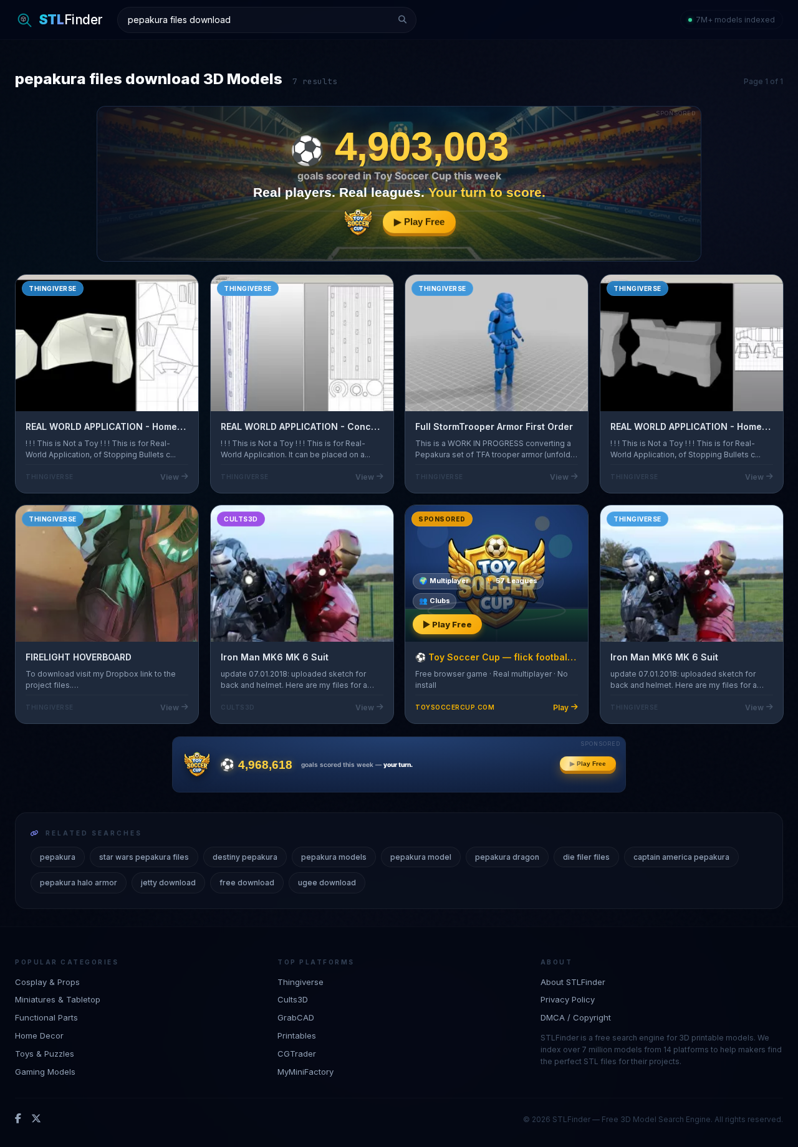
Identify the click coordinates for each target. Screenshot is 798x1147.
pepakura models (334, 857)
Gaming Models (45, 1072)
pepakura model (420, 857)
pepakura (57, 857)
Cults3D (292, 999)
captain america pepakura (681, 857)
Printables (296, 1035)
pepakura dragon (507, 857)
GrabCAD (295, 1017)
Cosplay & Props (47, 982)
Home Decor (39, 1035)
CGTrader (296, 1054)
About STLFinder (573, 982)
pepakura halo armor (78, 882)
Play (561, 707)
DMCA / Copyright (576, 1017)
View (169, 477)
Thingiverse (300, 982)
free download (246, 882)
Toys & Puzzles (44, 1054)
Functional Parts (46, 1017)
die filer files (586, 857)
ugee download (327, 882)
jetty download (168, 882)
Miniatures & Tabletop (57, 999)
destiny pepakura (245, 857)
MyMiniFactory (305, 1072)
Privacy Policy (568, 999)
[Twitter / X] (36, 1119)
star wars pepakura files (144, 857)
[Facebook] (18, 1119)
